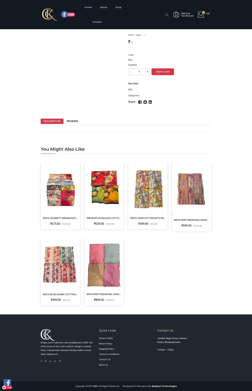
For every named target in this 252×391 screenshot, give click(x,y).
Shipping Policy (106, 348)
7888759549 (163, 346)
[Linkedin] (51, 361)
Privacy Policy (106, 338)
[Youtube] (56, 361)
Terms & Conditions (109, 354)
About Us (103, 364)
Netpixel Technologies (164, 386)
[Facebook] (42, 361)
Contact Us (105, 359)
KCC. (96, 386)
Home (130, 35)
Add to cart (163, 71)
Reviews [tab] (72, 121)
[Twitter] (47, 361)
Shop (138, 35)
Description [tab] (52, 121)
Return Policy (105, 343)
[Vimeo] (61, 361)
